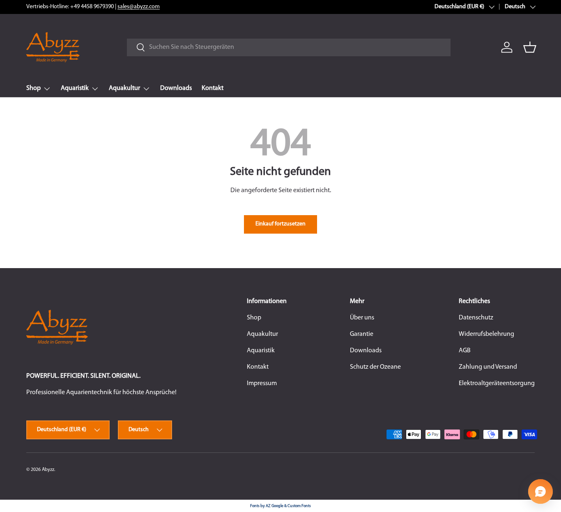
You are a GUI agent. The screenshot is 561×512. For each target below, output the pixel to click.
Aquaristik (75, 88)
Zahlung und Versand (488, 367)
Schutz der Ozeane (375, 367)
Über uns (362, 318)
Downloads (176, 88)
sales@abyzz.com (138, 7)
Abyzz (48, 469)
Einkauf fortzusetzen (280, 224)
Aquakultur (124, 88)
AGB (465, 350)
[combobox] (289, 47)
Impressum (262, 383)
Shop (33, 88)
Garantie (361, 334)
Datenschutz (476, 318)
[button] (530, 47)
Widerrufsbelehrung (486, 334)
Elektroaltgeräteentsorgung (497, 383)
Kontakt (212, 88)
